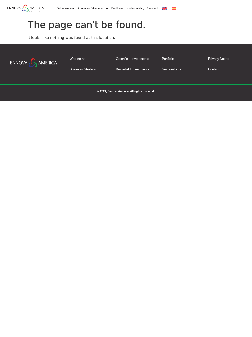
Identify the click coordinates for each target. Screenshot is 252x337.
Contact (152, 8)
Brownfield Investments (132, 69)
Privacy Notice (218, 59)
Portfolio (117, 8)
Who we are (65, 8)
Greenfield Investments (132, 59)
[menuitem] (164, 8)
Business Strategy (90, 8)
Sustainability (134, 8)
